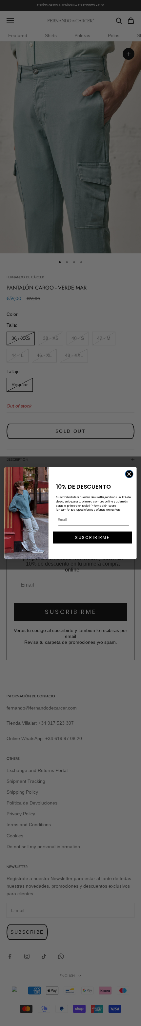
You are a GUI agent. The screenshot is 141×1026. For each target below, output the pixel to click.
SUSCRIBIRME (92, 537)
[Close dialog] (129, 474)
